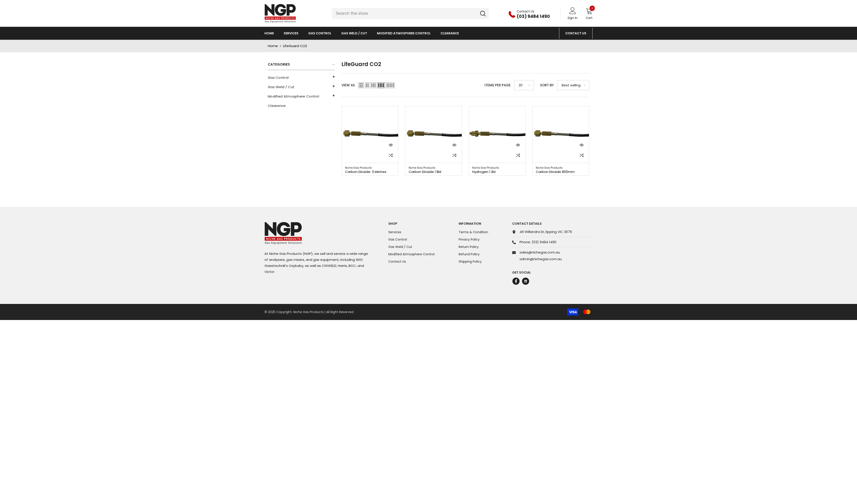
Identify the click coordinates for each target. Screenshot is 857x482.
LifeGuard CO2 (295, 46)
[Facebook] (516, 281)
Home (273, 46)
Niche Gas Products (358, 168)
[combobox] (404, 13)
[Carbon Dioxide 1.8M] (433, 134)
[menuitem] (301, 77)
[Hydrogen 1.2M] (497, 134)
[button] (301, 77)
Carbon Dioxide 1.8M (425, 171)
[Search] (410, 13)
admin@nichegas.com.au (541, 259)
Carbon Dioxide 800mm (555, 171)
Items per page (498, 85)
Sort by (547, 85)
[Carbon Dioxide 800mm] (561, 134)
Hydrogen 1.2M (483, 171)
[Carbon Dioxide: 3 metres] (370, 134)
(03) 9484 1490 (544, 242)
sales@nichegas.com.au (540, 252)
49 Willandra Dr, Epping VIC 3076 (546, 231)
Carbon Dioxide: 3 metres (365, 171)
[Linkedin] (525, 281)
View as (348, 85)
